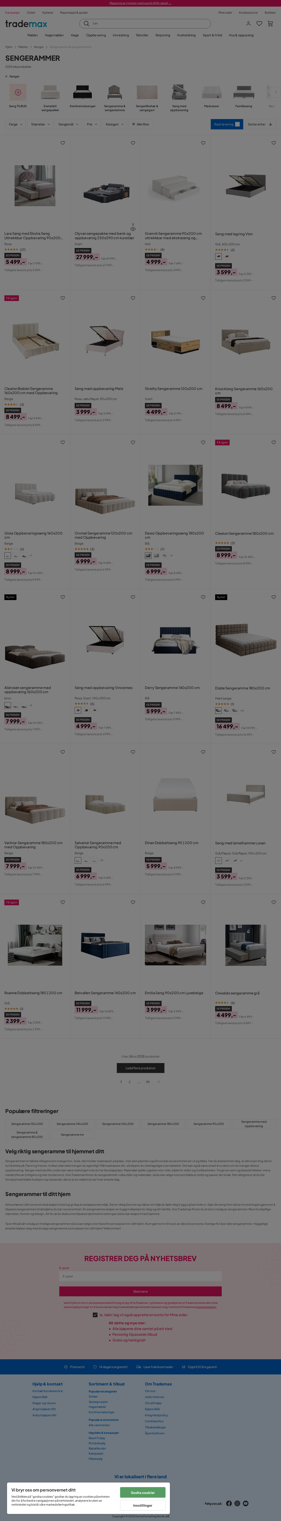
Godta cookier (143, 1492)
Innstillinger (143, 1505)
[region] (88, 1498)
